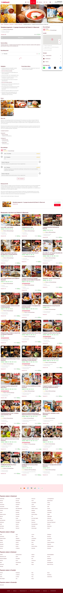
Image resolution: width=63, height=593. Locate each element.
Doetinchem (18, 502)
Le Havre (17, 576)
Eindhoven (17, 510)
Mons (32, 542)
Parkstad (33, 520)
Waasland (49, 544)
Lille (16, 578)
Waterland (49, 518)
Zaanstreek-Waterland (51, 522)
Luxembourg (34, 538)
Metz (32, 572)
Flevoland (17, 514)
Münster (48, 556)
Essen (17, 560)
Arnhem (1, 510)
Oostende (33, 548)
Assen (1, 512)
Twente (48, 504)
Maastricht (33, 506)
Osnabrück (49, 560)
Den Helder (18, 498)
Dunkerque (18, 572)
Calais (1, 576)
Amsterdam (2, 506)
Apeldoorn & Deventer (4, 508)
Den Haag (1, 528)
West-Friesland (50, 520)
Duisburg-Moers (19, 554)
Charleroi (1, 546)
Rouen (48, 572)
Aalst (1, 534)
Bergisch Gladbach (3, 558)
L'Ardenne (17, 548)
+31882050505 (53, 590)
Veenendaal (49, 512)
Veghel (48, 514)
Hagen (17, 564)
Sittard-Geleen (50, 500)
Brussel (1, 542)
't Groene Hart (18, 520)
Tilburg (48, 502)
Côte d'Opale (2, 578)
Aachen (1, 554)
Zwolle (48, 528)
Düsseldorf (18, 558)
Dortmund (2, 564)
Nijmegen (33, 510)
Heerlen (17, 526)
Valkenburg (49, 510)
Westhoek (49, 548)
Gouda (17, 518)
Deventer (17, 500)
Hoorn (33, 500)
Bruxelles (1, 544)
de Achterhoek (2, 520)
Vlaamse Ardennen (50, 542)
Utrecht (48, 508)
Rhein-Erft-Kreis (50, 564)
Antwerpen (2, 536)
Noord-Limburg (34, 514)
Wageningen (49, 516)
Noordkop (33, 512)
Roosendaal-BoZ (34, 524)
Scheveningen (34, 528)
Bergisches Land (3, 556)
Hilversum (33, 498)
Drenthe (17, 506)
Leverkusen (34, 560)
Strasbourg (49, 574)
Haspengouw (18, 540)
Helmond (17, 528)
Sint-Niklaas (49, 538)
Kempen (17, 544)
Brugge (1, 540)
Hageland (17, 538)
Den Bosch (2, 526)
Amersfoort (2, 504)
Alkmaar (1, 500)
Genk (17, 534)
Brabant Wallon (3, 538)
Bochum (1, 560)
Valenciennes (49, 576)
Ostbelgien (49, 534)
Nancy (33, 574)
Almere (1, 502)
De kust (1, 548)
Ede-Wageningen (19, 508)
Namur (33, 544)
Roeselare (49, 536)
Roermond (33, 522)
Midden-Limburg (34, 508)
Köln (32, 558)
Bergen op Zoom (3, 514)
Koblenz (33, 554)
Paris (32, 576)
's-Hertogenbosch (50, 498)
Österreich (2, 584)
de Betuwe (2, 522)
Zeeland (48, 524)
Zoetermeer (49, 526)
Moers (33, 562)
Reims (33, 578)
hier (3, 70)
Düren (17, 556)
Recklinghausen (50, 562)
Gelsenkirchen (18, 562)
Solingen (1, 566)
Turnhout (48, 540)
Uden (48, 506)
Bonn (1, 562)
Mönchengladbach (50, 554)
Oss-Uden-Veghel (35, 518)
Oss (32, 516)
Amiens (1, 572)
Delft (1, 524)
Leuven (33, 534)
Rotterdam (33, 526)
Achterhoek (2, 498)
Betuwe (1, 516)
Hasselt (17, 542)
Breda (1, 518)
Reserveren (57, 205)
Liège (32, 536)
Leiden (33, 504)
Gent (17, 536)
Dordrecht (17, 504)
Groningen (17, 522)
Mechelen (33, 540)
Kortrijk (17, 546)
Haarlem (17, 524)
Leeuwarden (34, 502)
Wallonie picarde (50, 546)
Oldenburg (49, 558)
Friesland (17, 516)
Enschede (17, 512)
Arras (1, 574)
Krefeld (33, 556)
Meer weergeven (21, 178)
